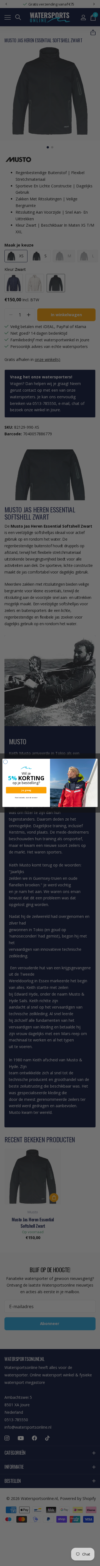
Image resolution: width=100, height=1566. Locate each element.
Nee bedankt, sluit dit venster (26, 798)
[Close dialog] (5, 762)
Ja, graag (26, 790)
